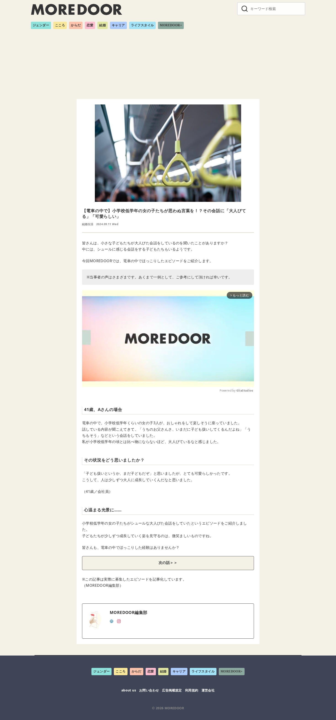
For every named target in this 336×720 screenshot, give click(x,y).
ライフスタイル (142, 25)
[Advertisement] (168, 62)
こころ (60, 25)
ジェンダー (41, 25)
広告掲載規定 (172, 690)
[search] (244, 8)
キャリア (118, 25)
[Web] (111, 620)
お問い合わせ (149, 690)
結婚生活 (87, 224)
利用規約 (191, 690)
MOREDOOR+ (171, 25)
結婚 (102, 25)
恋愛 (90, 25)
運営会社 (208, 690)
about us (128, 690)
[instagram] (119, 620)
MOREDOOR (174, 708)
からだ (76, 25)
